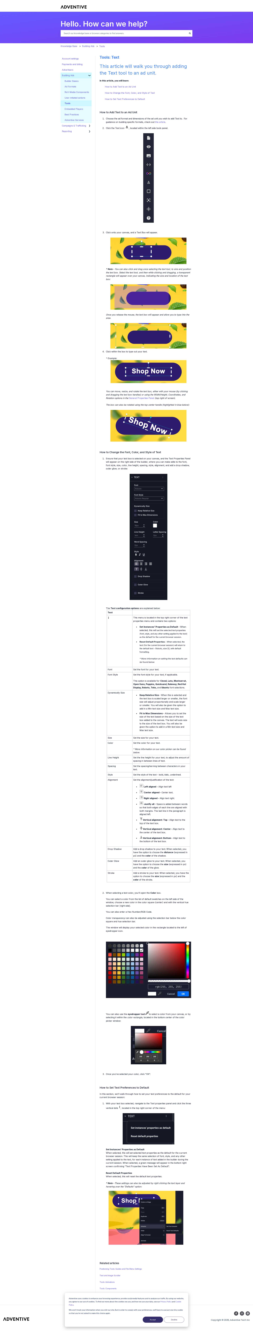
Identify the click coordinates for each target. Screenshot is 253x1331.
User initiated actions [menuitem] (75, 97)
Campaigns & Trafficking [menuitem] (74, 125)
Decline (174, 1319)
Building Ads (88, 46)
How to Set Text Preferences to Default (125, 99)
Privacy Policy (166, 1301)
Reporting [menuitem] (67, 131)
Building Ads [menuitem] (68, 75)
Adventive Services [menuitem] (74, 120)
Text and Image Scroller (110, 1275)
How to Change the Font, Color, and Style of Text (130, 93)
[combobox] (124, 33)
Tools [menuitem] (67, 103)
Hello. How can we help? (104, 23)
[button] (90, 75)
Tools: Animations (107, 1282)
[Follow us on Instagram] (242, 1313)
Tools (102, 46)
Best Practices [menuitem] (72, 114)
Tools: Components (108, 1288)
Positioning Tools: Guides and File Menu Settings (121, 1269)
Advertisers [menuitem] (67, 70)
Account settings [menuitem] (70, 58)
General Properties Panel (141, 398)
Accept (153, 1319)
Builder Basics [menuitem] (72, 81)
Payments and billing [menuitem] (72, 64)
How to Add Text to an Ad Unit (120, 86)
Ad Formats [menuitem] (70, 86)
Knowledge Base (69, 46)
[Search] (189, 33)
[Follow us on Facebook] (236, 1313)
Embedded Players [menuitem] (74, 109)
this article (160, 122)
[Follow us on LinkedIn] (248, 1313)
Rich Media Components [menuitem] (77, 92)
